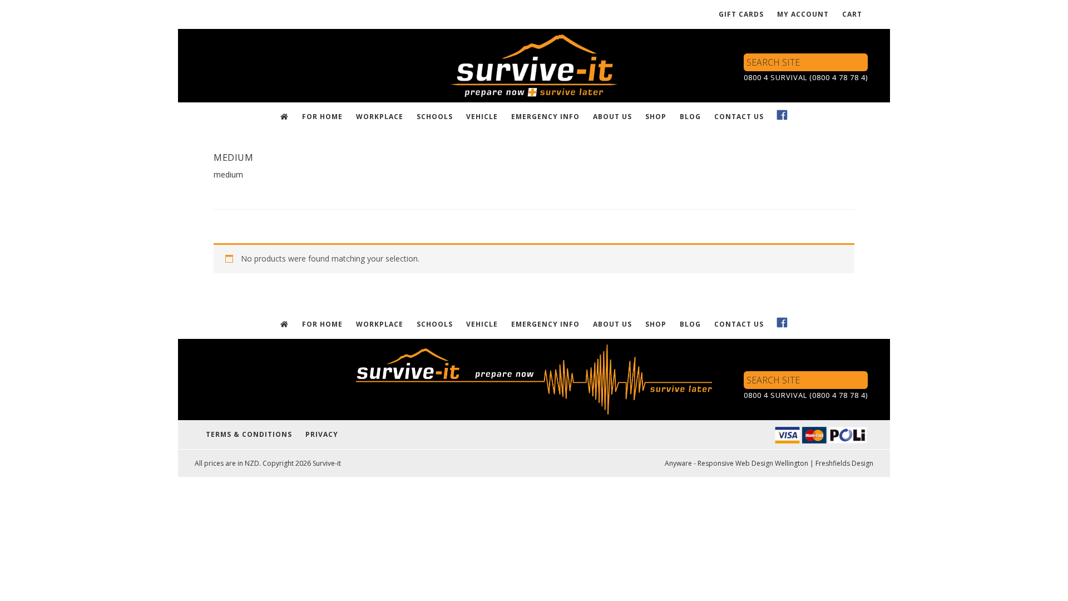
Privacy (321, 434)
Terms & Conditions (249, 434)
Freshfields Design (844, 463)
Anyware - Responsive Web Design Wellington (736, 463)
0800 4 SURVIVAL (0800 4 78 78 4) (806, 77)
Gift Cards (741, 14)
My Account (803, 14)
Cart (852, 14)
